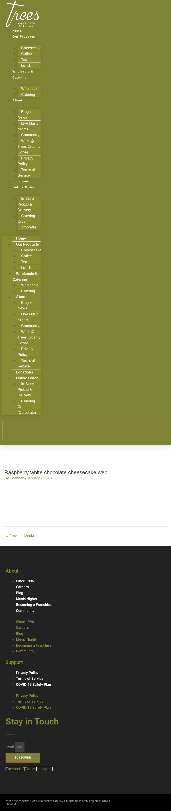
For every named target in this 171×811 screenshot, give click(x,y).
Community (25, 611)
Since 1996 (25, 581)
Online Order (23, 187)
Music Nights (26, 599)
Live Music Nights (28, 126)
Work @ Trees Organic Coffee (29, 146)
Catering (28, 95)
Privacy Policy (25, 161)
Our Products (23, 36)
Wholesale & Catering (22, 74)
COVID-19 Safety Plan (33, 685)
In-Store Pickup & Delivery (26, 204)
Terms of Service (26, 363)
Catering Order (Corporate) (27, 221)
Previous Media (19, 536)
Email (10, 747)
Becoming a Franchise (34, 605)
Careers (22, 587)
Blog (19, 593)
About (17, 100)
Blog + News (25, 114)
